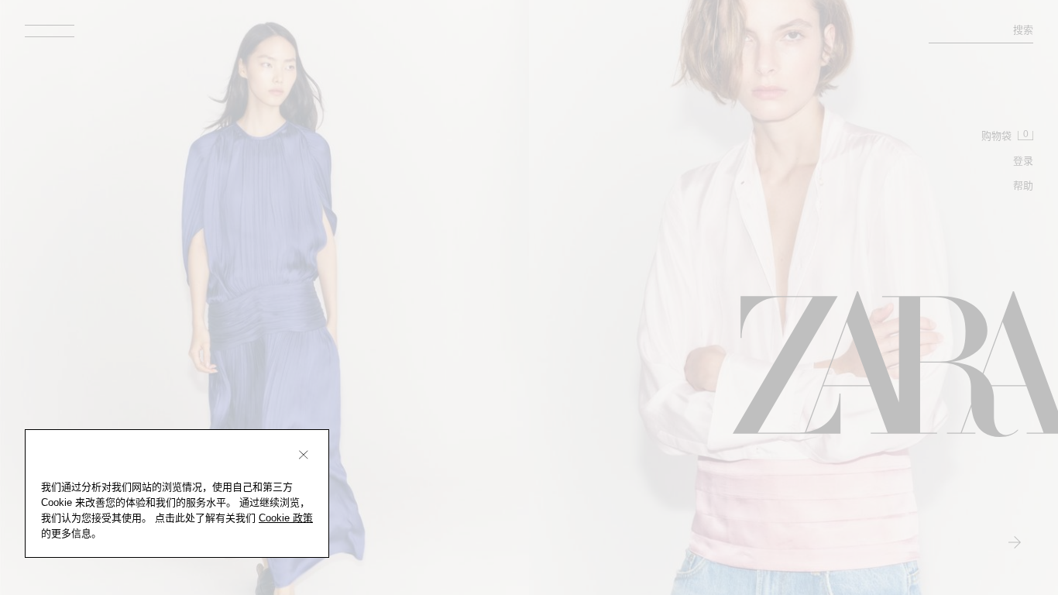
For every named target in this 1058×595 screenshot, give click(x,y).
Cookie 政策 (286, 518)
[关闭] (303, 454)
